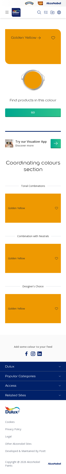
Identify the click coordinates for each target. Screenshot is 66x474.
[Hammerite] (29, 3)
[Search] (39, 12)
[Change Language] (59, 12)
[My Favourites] (52, 12)
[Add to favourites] (53, 38)
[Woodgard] (40, 3)
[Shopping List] (46, 12)
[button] (33, 366)
